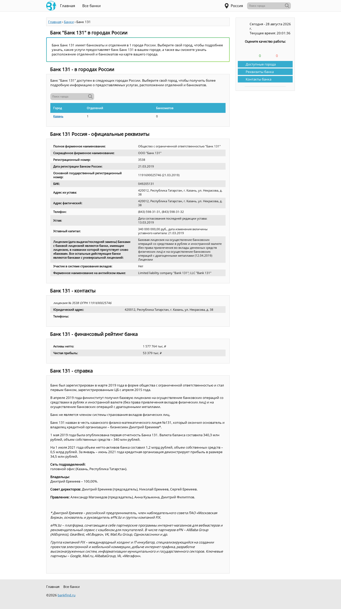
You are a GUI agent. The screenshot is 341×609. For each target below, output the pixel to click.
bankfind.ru (66, 595)
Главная (67, 5)
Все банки (91, 5)
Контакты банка (258, 79)
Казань (58, 116)
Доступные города (261, 64)
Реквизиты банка (260, 71)
